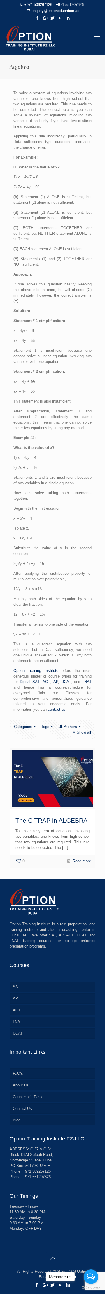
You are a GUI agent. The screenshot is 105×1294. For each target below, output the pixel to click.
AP (55, 682)
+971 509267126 (38, 4)
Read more (82, 861)
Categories (23, 726)
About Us (21, 1085)
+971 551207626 (70, 4)
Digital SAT (29, 682)
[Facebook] (37, 17)
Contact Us (22, 1108)
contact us (57, 709)
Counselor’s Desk (28, 1097)
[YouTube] (60, 17)
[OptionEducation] (52, 39)
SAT (16, 987)
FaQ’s (18, 1073)
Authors (70, 726)
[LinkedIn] (68, 17)
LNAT (87, 682)
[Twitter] (53, 17)
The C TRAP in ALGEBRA (51, 820)
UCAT (66, 682)
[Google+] (45, 17)
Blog (16, 1120)
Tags (45, 726)
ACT (46, 682)
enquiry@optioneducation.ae (55, 10)
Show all (84, 732)
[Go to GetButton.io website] (91, 1288)
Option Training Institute (35, 670)
